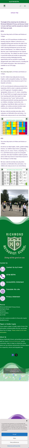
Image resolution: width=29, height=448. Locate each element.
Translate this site (13, 289)
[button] (27, 421)
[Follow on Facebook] (13, 355)
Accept (14, 434)
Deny (14, 438)
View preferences (14, 442)
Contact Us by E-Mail (14, 267)
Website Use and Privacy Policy (13, 445)
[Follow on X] (16, 355)
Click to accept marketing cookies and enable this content (14, 370)
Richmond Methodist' (15, 341)
